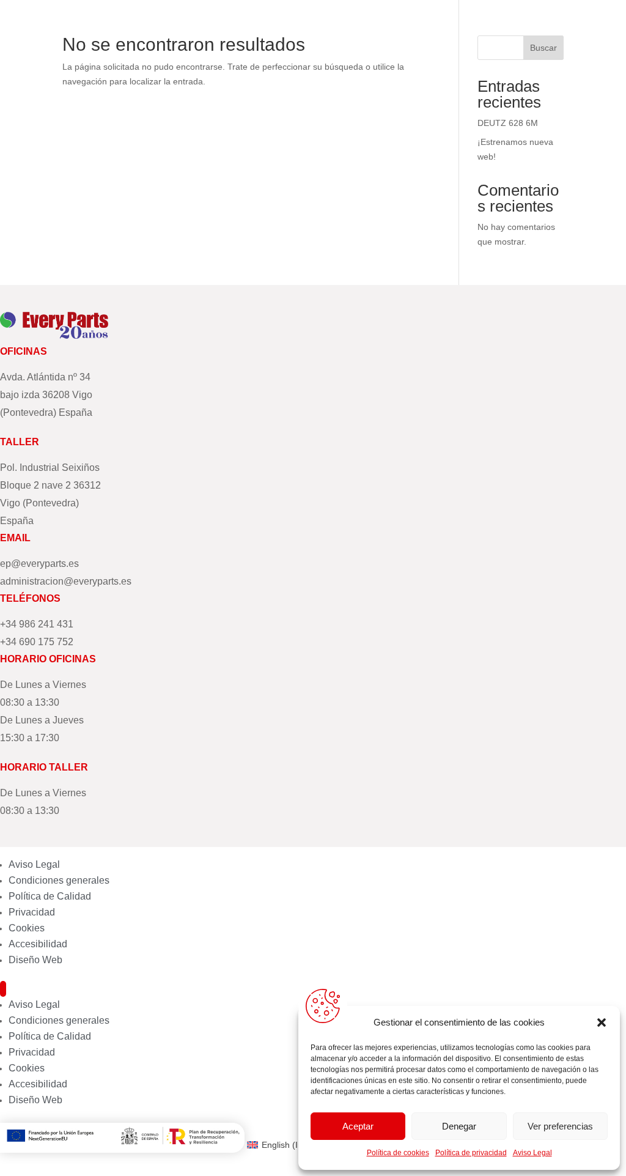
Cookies (27, 928)
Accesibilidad (38, 944)
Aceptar (358, 1126)
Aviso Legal (532, 1152)
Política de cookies (398, 1152)
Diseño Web (35, 960)
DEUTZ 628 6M (507, 123)
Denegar (459, 1126)
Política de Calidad (50, 896)
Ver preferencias (560, 1126)
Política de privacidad (471, 1152)
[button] (601, 1022)
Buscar (543, 48)
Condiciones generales (59, 880)
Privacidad (32, 912)
